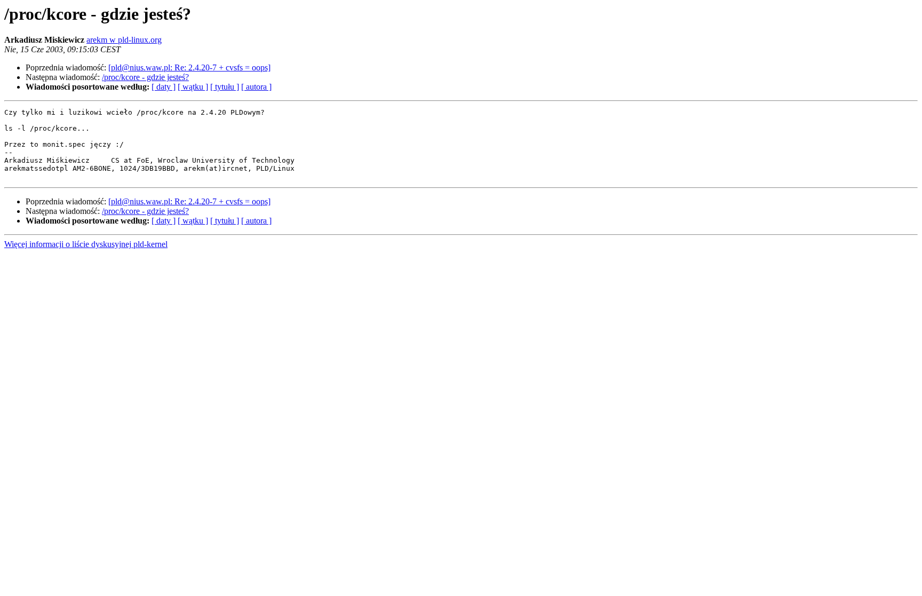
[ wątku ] (193, 86)
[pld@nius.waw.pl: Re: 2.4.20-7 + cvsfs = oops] (189, 67)
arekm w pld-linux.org (124, 39)
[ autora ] (256, 86)
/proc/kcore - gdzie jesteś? (145, 77)
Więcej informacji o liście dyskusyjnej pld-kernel (86, 244)
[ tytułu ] (224, 86)
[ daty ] (164, 86)
